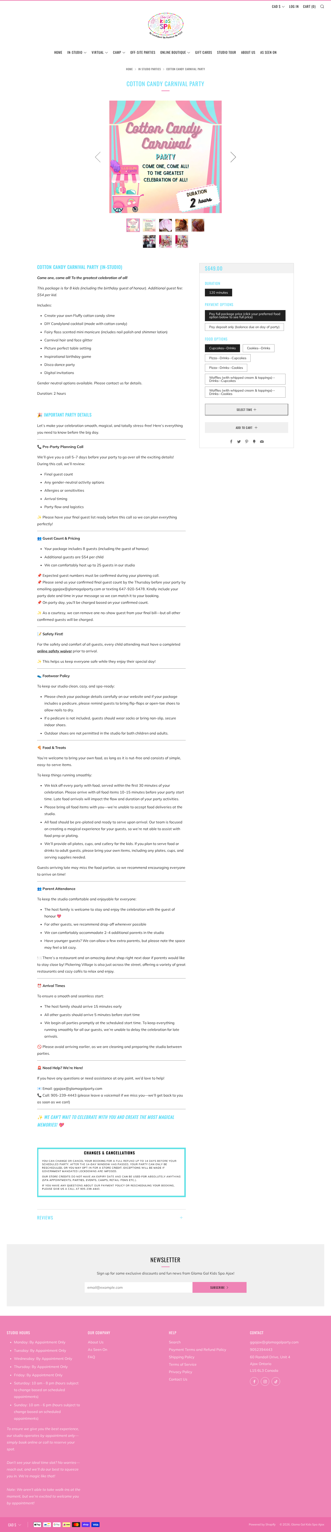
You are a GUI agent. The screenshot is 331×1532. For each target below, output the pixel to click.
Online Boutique (173, 52)
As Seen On (268, 52)
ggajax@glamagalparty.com (274, 1342)
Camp (117, 52)
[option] (165, 157)
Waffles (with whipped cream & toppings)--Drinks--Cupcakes (242, 379)
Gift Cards (203, 52)
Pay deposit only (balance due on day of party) (244, 327)
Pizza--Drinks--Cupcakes (227, 358)
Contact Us (178, 1379)
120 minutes (218, 292)
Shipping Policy (182, 1357)
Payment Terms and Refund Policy (197, 1349)
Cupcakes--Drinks (222, 348)
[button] (133, 225)
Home (58, 52)
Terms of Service (183, 1364)
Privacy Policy (180, 1372)
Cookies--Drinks (258, 348)
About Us (248, 52)
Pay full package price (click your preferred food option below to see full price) (244, 315)
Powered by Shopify (262, 1524)
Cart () (309, 6)
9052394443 (261, 1349)
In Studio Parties (149, 69)
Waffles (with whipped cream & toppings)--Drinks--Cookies (242, 392)
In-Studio (74, 52)
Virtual (98, 52)
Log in (294, 6)
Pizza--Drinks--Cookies (226, 368)
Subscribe (217, 1287)
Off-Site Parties (142, 52)
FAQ (91, 1357)
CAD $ (276, 6)
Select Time (244, 409)
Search (175, 1342)
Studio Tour (226, 52)
